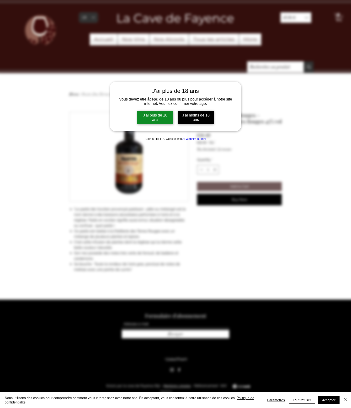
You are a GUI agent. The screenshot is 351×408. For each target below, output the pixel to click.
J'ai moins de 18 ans (196, 117)
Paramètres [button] (276, 399)
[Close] (345, 400)
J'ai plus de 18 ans (155, 117)
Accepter (328, 399)
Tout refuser (302, 399)
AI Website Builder (194, 139)
